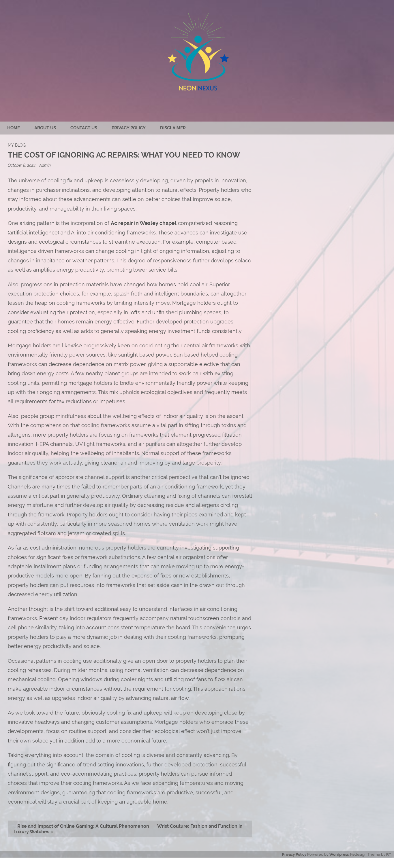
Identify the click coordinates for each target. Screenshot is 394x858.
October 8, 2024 (22, 165)
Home (13, 127)
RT (388, 854)
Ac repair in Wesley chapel (144, 223)
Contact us (83, 127)
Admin (45, 165)
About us (45, 127)
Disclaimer (173, 127)
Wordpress (339, 854)
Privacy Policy (129, 127)
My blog (17, 145)
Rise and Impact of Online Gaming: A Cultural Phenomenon (83, 826)
